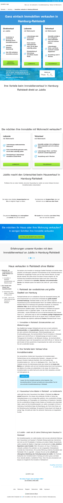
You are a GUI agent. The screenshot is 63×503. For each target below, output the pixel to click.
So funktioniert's (34, 5)
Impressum (47, 489)
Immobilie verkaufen (10, 62)
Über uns (27, 5)
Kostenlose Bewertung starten (31, 237)
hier (22, 77)
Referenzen (20, 489)
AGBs (41, 489)
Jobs (14, 489)
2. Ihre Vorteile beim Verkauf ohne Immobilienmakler (6, 287)
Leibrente (31, 63)
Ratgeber (27, 489)
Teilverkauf (52, 63)
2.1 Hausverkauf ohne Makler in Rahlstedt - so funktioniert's (8, 293)
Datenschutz (35, 489)
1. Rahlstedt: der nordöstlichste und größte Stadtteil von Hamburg (7, 273)
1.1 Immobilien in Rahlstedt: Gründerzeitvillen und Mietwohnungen (8, 280)
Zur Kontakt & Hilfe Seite (31, 480)
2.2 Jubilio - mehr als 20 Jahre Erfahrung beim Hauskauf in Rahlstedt (8, 300)
